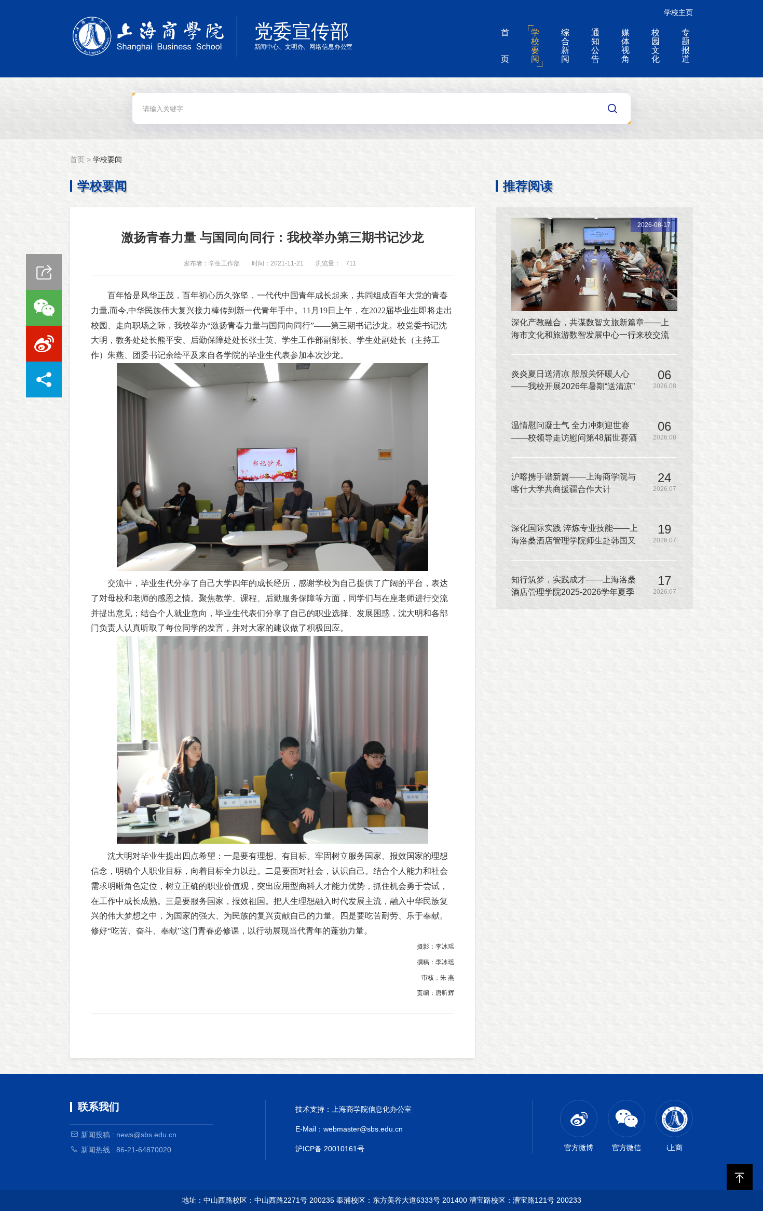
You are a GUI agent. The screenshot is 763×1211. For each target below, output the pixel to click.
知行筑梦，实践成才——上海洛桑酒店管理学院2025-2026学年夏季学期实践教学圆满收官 (573, 586)
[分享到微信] (44, 308)
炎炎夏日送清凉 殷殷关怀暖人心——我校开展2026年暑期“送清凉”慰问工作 (573, 381)
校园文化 (655, 45)
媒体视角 (625, 45)
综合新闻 (565, 45)
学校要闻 (535, 45)
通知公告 (595, 45)
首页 (505, 45)
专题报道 (686, 45)
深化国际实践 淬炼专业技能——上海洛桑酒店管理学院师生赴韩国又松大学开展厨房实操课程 (574, 535)
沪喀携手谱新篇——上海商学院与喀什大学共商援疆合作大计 (573, 483)
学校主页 (678, 12)
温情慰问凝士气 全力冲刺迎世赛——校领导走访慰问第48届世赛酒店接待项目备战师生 (574, 432)
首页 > (81, 159)
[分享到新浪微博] (44, 344)
